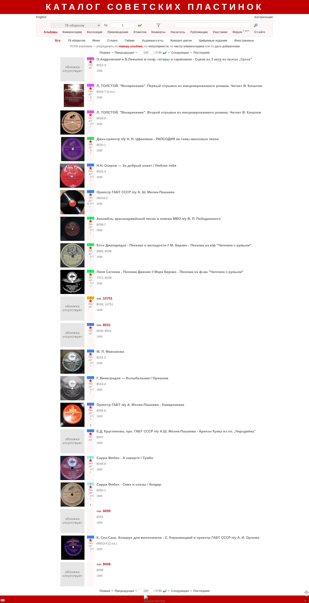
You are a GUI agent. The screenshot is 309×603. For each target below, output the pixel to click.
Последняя (201, 52)
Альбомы (50, 32)
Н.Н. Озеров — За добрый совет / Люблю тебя (136, 165)
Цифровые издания (213, 40)
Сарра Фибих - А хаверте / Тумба (125, 458)
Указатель (177, 32)
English (41, 17)
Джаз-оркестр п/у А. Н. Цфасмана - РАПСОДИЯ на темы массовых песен (158, 139)
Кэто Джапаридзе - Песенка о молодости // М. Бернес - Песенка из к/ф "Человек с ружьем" (174, 245)
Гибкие (130, 40)
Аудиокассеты (152, 40)
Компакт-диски (181, 40)
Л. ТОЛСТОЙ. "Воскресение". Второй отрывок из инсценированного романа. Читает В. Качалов (179, 112)
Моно (96, 40)
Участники (220, 32)
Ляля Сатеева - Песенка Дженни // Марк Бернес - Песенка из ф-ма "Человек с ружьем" (170, 272)
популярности (158, 46)
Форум (237, 32)
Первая (104, 52)
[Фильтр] (158, 25)
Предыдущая (124, 52)
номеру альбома (131, 46)
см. (100, 298)
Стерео (112, 40)
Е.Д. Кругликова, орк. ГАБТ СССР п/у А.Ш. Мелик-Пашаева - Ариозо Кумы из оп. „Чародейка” (176, 431)
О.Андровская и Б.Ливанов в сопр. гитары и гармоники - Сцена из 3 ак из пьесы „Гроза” (174, 59)
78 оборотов (76, 40)
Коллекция (94, 32)
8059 (107, 511)
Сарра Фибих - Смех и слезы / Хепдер (129, 484)
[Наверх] (306, 593)
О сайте (259, 32)
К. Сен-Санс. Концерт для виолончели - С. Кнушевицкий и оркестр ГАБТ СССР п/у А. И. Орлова (178, 537)
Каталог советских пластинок (155, 7)
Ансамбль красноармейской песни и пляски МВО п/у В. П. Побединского (159, 219)
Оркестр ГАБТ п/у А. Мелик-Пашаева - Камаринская (140, 405)
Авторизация (263, 17)
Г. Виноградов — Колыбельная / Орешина (132, 378)
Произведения (117, 32)
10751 (107, 298)
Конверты (158, 32)
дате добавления (227, 46)
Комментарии (72, 32)
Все (58, 40)
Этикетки (139, 32)
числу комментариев (189, 46)
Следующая (180, 52)
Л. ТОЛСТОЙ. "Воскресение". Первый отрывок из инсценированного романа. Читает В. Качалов (179, 86)
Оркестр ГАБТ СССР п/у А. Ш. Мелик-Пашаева (136, 192)
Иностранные (244, 40)
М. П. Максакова (110, 351)
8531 (107, 325)
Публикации (199, 32)
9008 (107, 564)
